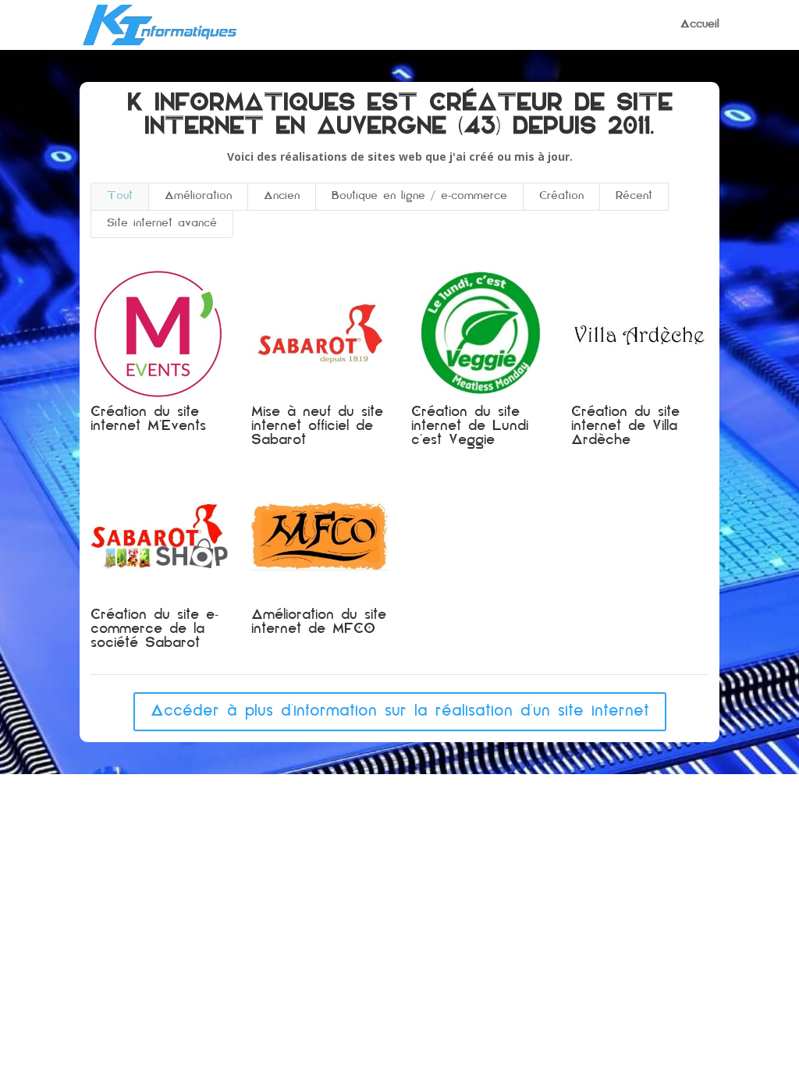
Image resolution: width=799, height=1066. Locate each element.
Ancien (282, 196)
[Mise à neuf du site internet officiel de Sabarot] (319, 334)
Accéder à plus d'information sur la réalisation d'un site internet (400, 712)
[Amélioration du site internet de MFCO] (319, 536)
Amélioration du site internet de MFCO (318, 623)
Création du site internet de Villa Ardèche (625, 427)
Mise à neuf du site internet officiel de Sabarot (317, 427)
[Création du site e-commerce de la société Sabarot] (159, 536)
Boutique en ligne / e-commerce (419, 196)
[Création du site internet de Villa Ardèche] (639, 334)
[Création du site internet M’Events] (159, 334)
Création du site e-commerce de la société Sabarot (154, 630)
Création (561, 196)
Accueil (699, 25)
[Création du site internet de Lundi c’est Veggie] (479, 334)
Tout (120, 196)
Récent (634, 196)
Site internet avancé (162, 223)
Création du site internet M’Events (148, 420)
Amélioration (198, 196)
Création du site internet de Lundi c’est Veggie (469, 427)
